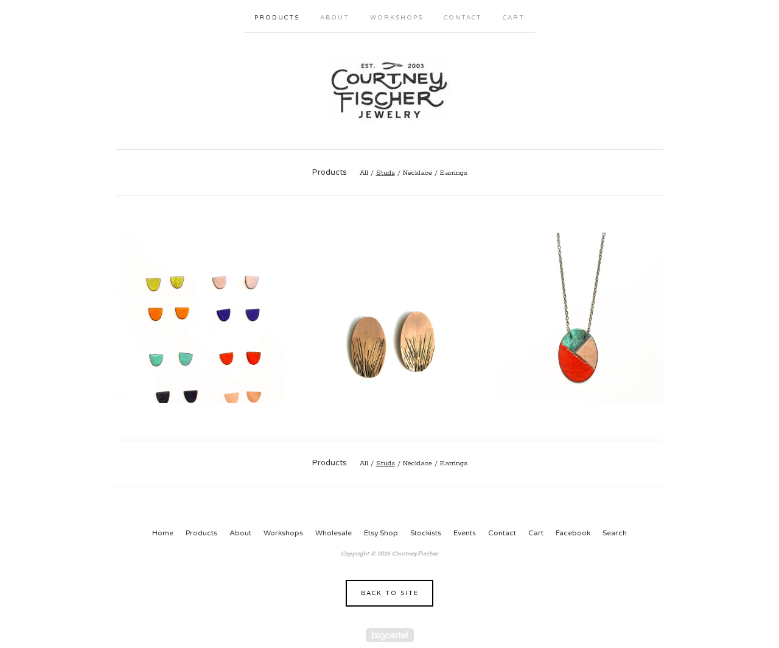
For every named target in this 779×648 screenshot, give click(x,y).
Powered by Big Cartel (390, 635)
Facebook (573, 533)
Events (464, 533)
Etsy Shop (381, 533)
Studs (385, 172)
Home (162, 533)
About (334, 17)
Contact (463, 17)
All (364, 172)
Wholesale (333, 533)
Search (615, 533)
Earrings (453, 172)
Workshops (396, 17)
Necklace (417, 172)
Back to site (390, 593)
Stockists (425, 533)
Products (276, 17)
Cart (514, 17)
